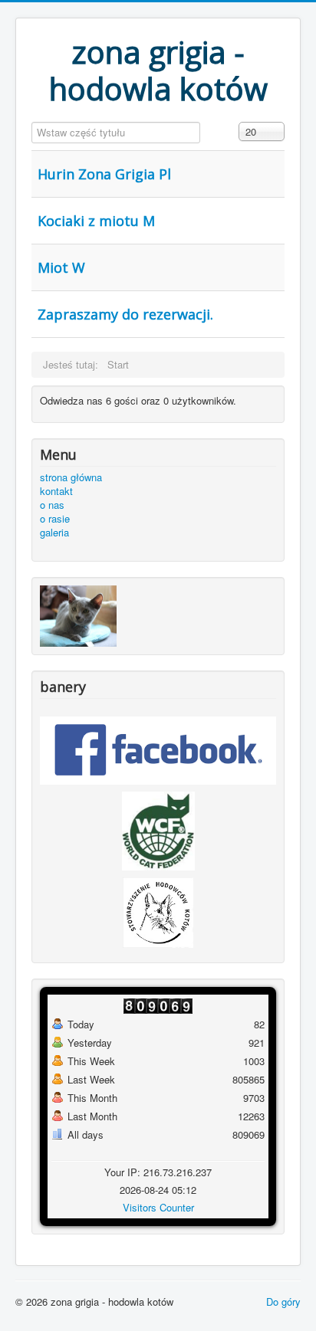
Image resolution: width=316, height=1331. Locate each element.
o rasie (55, 519)
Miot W (61, 267)
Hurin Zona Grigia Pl (104, 174)
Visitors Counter (158, 1207)
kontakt (56, 491)
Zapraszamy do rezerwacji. (125, 314)
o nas (52, 505)
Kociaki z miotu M (96, 220)
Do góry (283, 1301)
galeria (54, 532)
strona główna (71, 477)
